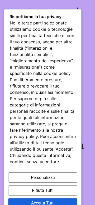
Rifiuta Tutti (43, 190)
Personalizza (43, 177)
